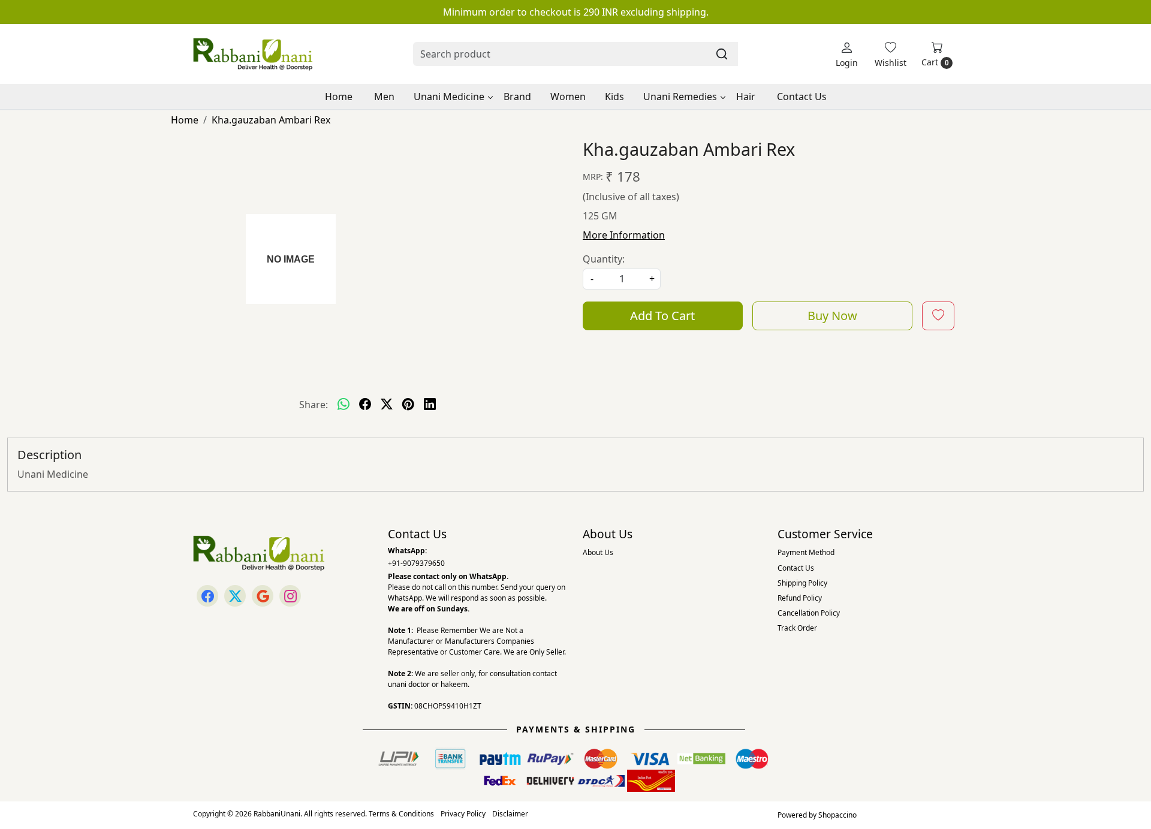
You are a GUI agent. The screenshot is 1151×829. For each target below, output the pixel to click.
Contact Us (802, 96)
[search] (722, 54)
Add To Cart (662, 316)
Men (384, 96)
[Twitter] (235, 595)
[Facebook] (207, 595)
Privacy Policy (463, 814)
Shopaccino (837, 815)
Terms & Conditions (401, 814)
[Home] (253, 54)
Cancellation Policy (809, 613)
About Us (598, 552)
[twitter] (386, 404)
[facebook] (365, 404)
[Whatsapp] (343, 404)
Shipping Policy (802, 583)
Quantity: (604, 259)
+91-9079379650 (416, 563)
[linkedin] (430, 404)
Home (338, 96)
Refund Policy (800, 598)
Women (568, 96)
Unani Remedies (680, 96)
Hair (745, 96)
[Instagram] (290, 595)
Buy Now (832, 316)
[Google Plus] (262, 595)
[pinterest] (408, 404)
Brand (517, 96)
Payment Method (806, 552)
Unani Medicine (449, 96)
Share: (313, 404)
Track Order (797, 628)
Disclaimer (510, 814)
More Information (624, 235)
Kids (614, 96)
